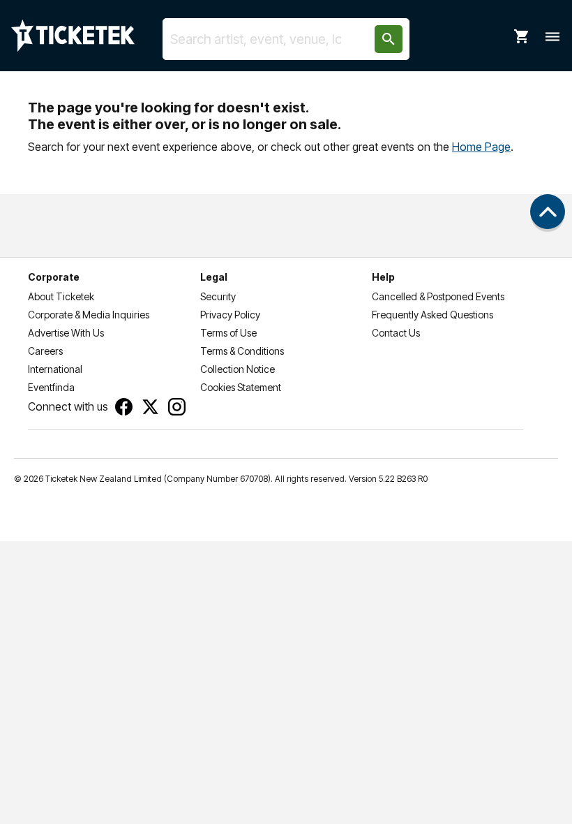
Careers (45, 351)
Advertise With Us (66, 333)
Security (218, 296)
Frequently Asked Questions (432, 315)
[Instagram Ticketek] (177, 406)
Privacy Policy (230, 315)
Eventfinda (51, 387)
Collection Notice (237, 369)
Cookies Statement (240, 387)
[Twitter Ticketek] (150, 406)
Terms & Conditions (242, 351)
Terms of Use (228, 333)
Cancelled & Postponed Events (438, 296)
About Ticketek (61, 296)
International (55, 369)
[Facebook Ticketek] (124, 406)
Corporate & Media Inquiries (88, 315)
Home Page (481, 147)
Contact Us (396, 333)
